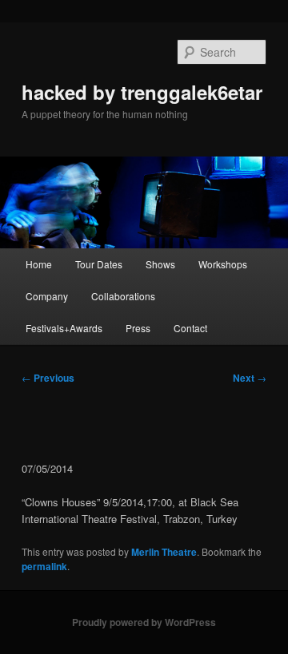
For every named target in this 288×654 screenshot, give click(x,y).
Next (249, 378)
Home (39, 264)
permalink (44, 566)
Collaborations (123, 296)
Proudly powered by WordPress (144, 622)
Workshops (222, 264)
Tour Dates (98, 264)
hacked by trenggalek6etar (142, 91)
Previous (48, 378)
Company (47, 296)
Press (138, 328)
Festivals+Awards (64, 328)
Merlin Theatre (164, 552)
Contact (190, 328)
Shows (160, 264)
